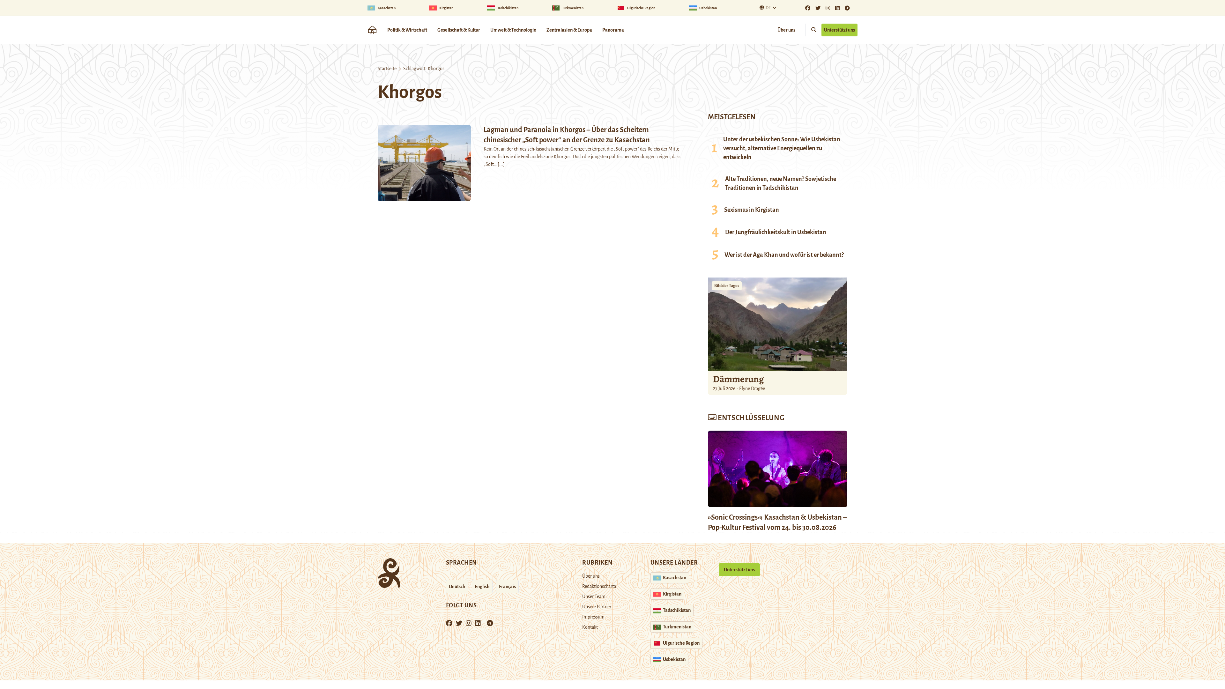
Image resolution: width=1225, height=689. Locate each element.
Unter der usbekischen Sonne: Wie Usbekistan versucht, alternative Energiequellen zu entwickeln (781, 148)
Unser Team (593, 596)
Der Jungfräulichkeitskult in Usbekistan (775, 232)
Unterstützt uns (839, 30)
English (482, 586)
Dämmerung (738, 379)
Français (507, 586)
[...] (501, 164)
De (768, 8)
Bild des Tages (726, 286)
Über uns (786, 30)
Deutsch (457, 586)
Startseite (387, 68)
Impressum (593, 616)
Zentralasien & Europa (569, 30)
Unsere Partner (596, 606)
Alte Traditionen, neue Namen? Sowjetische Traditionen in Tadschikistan (780, 183)
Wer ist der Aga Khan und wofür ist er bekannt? (784, 255)
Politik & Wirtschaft (407, 30)
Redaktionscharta (599, 586)
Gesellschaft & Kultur (458, 30)
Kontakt (590, 627)
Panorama (613, 30)
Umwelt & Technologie (513, 30)
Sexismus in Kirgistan (751, 210)
